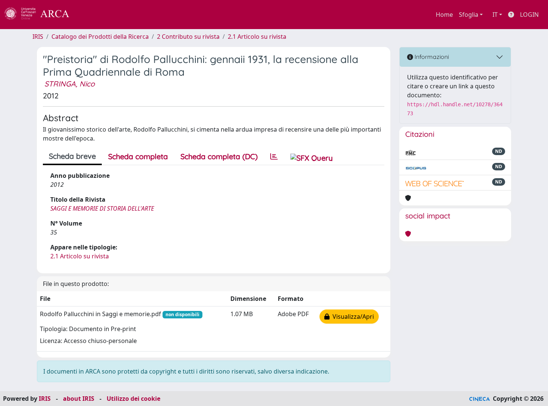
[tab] (274, 156)
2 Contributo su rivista (188, 36)
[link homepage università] (89, 14)
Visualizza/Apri (352, 316)
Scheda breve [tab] (72, 156)
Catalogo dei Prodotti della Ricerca (100, 36)
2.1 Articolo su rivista (257, 36)
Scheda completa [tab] (138, 156)
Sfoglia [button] (468, 14)
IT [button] (495, 14)
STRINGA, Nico (69, 83)
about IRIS (78, 398)
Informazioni (431, 56)
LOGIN (529, 14)
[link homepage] (41, 14)
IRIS (37, 36)
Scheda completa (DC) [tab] (219, 156)
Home (444, 14)
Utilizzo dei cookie (133, 398)
